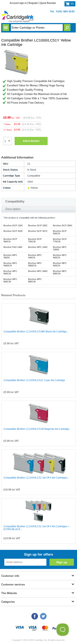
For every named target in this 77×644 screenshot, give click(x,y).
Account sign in (18, 3)
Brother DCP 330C (38, 225)
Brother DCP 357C (38, 231)
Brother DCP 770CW (60, 240)
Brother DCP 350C (62, 225)
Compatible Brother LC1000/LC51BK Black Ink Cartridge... (36, 331)
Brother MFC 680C (38, 271)
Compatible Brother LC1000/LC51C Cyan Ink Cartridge (34, 380)
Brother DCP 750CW (35, 240)
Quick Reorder (48, 3)
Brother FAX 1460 (12, 247)
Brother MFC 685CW (60, 272)
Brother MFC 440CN (35, 256)
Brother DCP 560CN (10, 240)
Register (33, 3)
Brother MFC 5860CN (35, 264)
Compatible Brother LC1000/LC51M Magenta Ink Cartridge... (37, 429)
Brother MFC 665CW (10, 272)
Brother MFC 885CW (35, 280)
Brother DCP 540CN (60, 232)
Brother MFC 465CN (60, 256)
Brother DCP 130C (13, 225)
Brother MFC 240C (38, 247)
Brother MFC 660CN (60, 264)
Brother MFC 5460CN (10, 264)
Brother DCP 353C (13, 231)
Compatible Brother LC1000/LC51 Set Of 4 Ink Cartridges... (36, 477)
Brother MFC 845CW (10, 280)
